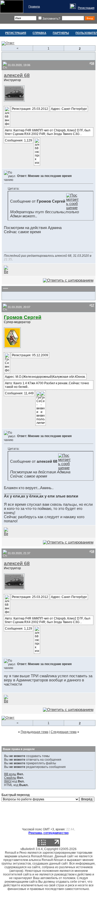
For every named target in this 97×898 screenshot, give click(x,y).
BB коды (10, 774)
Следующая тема (64, 732)
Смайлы (10, 778)
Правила (34, 6)
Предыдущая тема (34, 732)
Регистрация (86, 7)
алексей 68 (17, 75)
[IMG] (7, 781)
